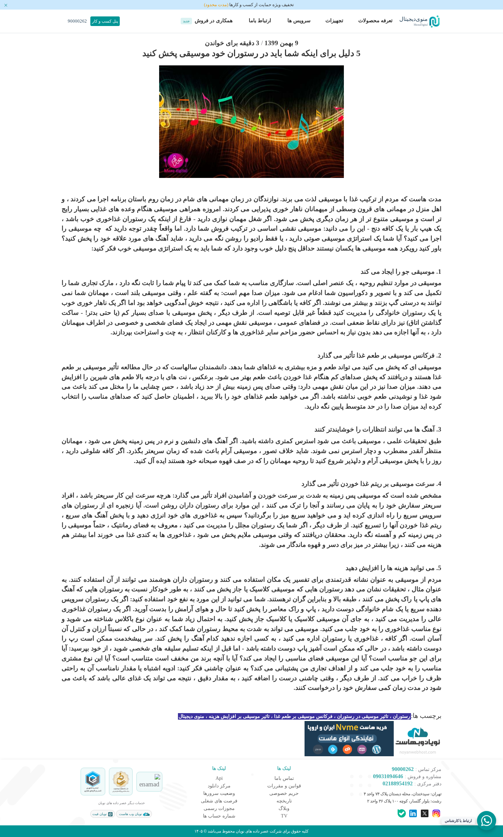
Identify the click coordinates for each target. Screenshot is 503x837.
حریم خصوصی (284, 793)
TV (284, 816)
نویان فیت (100, 814)
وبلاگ (284, 808)
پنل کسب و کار (105, 21)
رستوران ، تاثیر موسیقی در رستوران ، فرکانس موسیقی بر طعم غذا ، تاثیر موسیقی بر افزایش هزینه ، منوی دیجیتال (294, 716)
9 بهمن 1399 (281, 43)
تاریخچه (284, 800)
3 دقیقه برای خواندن (232, 43)
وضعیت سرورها (219, 793)
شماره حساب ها (219, 816)
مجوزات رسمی (219, 808)
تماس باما (284, 778)
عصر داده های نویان (252, 831)
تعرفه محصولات (375, 20)
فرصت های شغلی (219, 800)
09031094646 (388, 776)
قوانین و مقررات (284, 785)
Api (219, 778)
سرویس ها (298, 20)
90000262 (77, 21)
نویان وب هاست (130, 814)
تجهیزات (334, 20)
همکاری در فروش (208, 20)
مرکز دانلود (219, 785)
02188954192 (398, 783)
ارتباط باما (259, 20)
